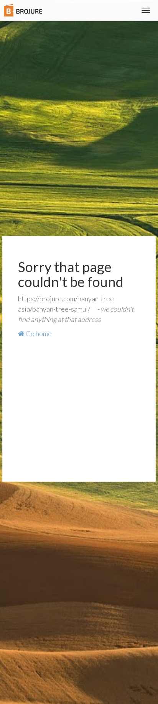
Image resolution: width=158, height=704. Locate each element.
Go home (38, 333)
